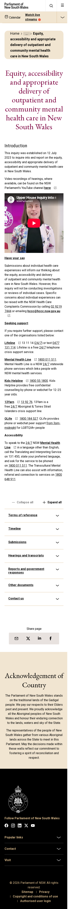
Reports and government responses (26, 603)
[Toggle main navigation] (62, 5)
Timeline (14, 561)
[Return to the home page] (22, 5)
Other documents (20, 617)
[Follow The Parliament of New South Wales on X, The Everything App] (26, 861)
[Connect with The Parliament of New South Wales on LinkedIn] (20, 861)
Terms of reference (22, 548)
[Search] (51, 5)
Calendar (14, 17)
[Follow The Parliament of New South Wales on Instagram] (13, 861)
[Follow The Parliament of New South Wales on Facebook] (6, 861)
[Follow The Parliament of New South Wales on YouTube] (33, 861)
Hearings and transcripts (26, 588)
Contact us (16, 631)
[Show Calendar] (62, 17)
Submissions (17, 574)
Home (14, 33)
